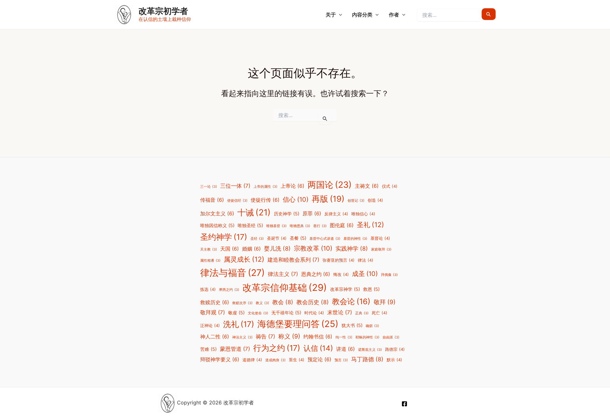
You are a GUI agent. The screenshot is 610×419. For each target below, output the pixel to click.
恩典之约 (315, 274)
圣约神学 (223, 237)
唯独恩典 (300, 226)
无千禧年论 (286, 312)
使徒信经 (237, 201)
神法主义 (242, 337)
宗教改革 (313, 248)
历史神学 (286, 213)
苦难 (208, 349)
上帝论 (292, 186)
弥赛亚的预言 (338, 260)
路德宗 (395, 349)
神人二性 (214, 337)
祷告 (265, 336)
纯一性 (344, 337)
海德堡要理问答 (297, 323)
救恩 (371, 289)
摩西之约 (229, 290)
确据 (372, 326)
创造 (375, 200)
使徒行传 (265, 200)
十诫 (254, 212)
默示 (394, 359)
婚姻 (251, 249)
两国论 (330, 185)
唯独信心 (363, 214)
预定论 (319, 360)
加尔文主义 (217, 214)
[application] (339, 14)
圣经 (257, 239)
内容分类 (362, 14)
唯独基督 (276, 226)
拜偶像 (389, 275)
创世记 (356, 201)
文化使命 (258, 313)
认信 (318, 348)
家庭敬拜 (381, 249)
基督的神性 (355, 239)
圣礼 (370, 224)
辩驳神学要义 (219, 360)
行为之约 (276, 348)
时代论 (314, 313)
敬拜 (385, 302)
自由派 (391, 337)
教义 (262, 303)
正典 (362, 313)
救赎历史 (214, 302)
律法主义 (283, 274)
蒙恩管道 (235, 349)
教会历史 (312, 301)
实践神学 (352, 248)
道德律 (252, 359)
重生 (296, 359)
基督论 (380, 238)
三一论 (208, 187)
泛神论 (210, 325)
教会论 (351, 301)
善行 (320, 226)
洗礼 (238, 324)
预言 (341, 360)
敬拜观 (212, 312)
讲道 (345, 349)
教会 (282, 301)
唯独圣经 (250, 225)
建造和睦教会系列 (293, 260)
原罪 (311, 214)
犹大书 (352, 325)
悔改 (341, 274)
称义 (289, 336)
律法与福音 (232, 272)
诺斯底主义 (370, 350)
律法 (365, 260)
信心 (295, 199)
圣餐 (298, 238)
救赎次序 (242, 303)
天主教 (208, 249)
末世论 (339, 312)
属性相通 (210, 261)
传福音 (212, 200)
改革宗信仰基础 (284, 287)
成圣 (365, 274)
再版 (328, 199)
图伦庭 (342, 225)
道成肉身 (275, 360)
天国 (229, 249)
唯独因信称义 (217, 225)
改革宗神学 (345, 289)
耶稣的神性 (367, 337)
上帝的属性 (265, 187)
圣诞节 (277, 238)
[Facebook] (404, 404)
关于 (331, 14)
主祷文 (367, 186)
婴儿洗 (277, 248)
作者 (394, 14)
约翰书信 (317, 337)
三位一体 (235, 186)
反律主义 (336, 214)
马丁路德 (367, 359)
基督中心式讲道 (324, 239)
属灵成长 (244, 259)
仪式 (389, 186)
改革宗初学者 (163, 11)
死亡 (379, 313)
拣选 (208, 289)
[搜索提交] (489, 14)
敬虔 (236, 312)
